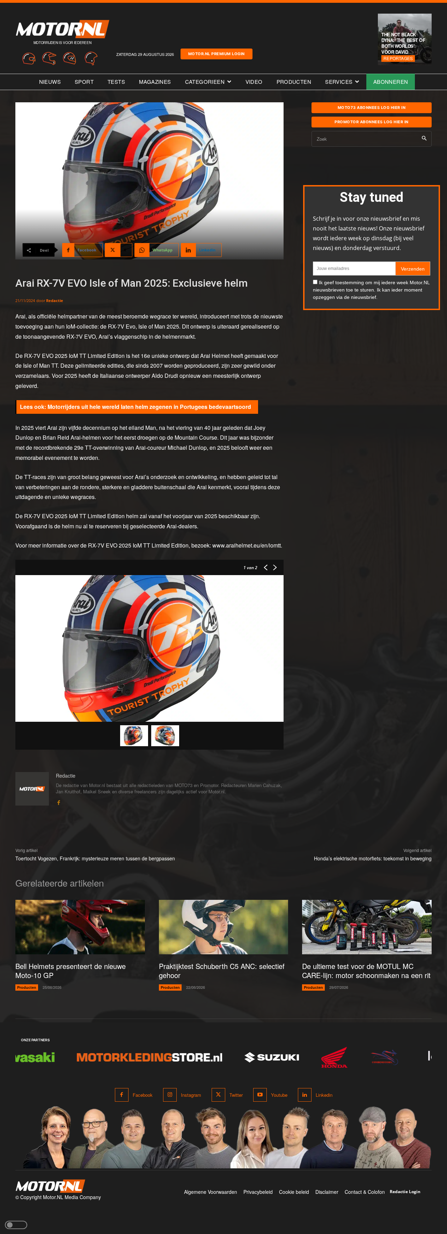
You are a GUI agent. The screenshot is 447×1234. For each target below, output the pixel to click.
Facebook (143, 1095)
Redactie (54, 300)
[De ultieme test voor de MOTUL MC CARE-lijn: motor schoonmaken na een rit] (367, 927)
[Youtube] (260, 1095)
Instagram (191, 1095)
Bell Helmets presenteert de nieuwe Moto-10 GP (70, 970)
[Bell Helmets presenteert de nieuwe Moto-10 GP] (80, 927)
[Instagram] (170, 1095)
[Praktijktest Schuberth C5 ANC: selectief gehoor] (223, 927)
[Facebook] (58, 801)
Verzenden (413, 269)
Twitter (236, 1095)
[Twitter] (218, 1095)
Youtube (279, 1095)
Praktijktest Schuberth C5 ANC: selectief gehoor (222, 970)
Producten (26, 987)
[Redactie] (32, 789)
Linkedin (324, 1095)
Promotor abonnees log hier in (372, 121)
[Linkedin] (305, 1095)
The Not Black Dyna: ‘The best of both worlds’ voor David (403, 43)
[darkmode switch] (16, 1225)
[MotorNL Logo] (50, 1186)
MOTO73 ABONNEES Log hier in (372, 107)
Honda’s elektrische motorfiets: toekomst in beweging (373, 858)
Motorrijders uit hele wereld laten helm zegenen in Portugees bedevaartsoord (149, 407)
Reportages (398, 58)
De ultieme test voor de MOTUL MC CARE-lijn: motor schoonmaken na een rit (366, 970)
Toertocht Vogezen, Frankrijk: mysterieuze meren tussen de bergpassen (95, 858)
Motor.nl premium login (216, 53)
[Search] (424, 139)
